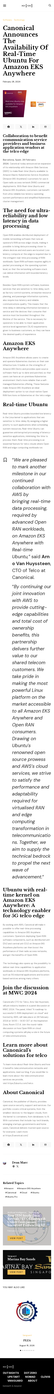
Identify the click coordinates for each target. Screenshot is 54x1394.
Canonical (11, 1192)
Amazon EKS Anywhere (30, 1188)
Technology (19, 20)
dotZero (30, 1372)
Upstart (13, 1376)
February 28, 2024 (11, 81)
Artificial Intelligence (16, 1212)
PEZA (27, 1340)
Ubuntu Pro (12, 1196)
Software (7, 20)
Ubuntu (35, 1192)
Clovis (45, 1376)
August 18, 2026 (27, 1345)
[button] (20, 1350)
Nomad (30, 1376)
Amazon (10, 1188)
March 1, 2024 (14, 1264)
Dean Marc (20, 1162)
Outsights (11, 1372)
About (32, 1380)
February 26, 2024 (16, 1230)
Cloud (24, 1192)
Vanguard (11, 1256)
